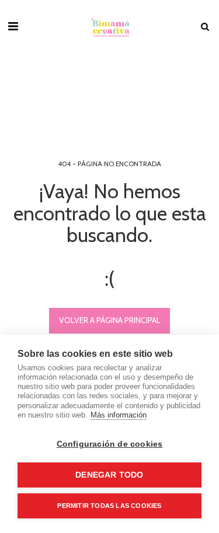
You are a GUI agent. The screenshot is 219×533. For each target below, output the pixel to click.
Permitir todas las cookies (109, 505)
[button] (13, 26)
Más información (119, 415)
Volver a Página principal (110, 320)
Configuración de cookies (110, 444)
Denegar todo (109, 475)
